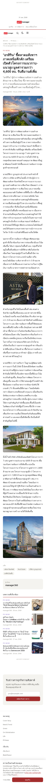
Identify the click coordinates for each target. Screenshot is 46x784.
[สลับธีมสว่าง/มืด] (22, 33)
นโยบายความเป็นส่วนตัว (33, 773)
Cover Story (7, 721)
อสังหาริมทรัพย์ (9, 569)
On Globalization (9, 732)
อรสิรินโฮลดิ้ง (8, 573)
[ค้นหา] (17, 33)
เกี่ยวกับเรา (6, 751)
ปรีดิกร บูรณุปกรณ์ (35, 569)
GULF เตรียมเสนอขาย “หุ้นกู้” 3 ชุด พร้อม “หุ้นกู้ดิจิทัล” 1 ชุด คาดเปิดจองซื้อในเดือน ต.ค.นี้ (16, 634)
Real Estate (21, 569)
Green (5, 728)
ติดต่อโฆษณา (7, 755)
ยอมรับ (27, 780)
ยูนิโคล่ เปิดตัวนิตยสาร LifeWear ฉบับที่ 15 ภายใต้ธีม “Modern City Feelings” (16, 619)
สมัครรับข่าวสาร (23, 699)
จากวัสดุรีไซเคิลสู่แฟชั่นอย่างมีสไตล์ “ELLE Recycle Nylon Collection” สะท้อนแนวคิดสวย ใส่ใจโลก (16, 605)
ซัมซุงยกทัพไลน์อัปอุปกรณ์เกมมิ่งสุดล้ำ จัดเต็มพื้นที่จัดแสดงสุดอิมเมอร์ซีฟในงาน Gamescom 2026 (16, 648)
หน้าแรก (5, 41)
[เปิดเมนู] (27, 33)
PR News (13, 41)
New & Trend (7, 725)
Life (4, 736)
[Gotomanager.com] (23, 22)
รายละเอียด (6, 780)
